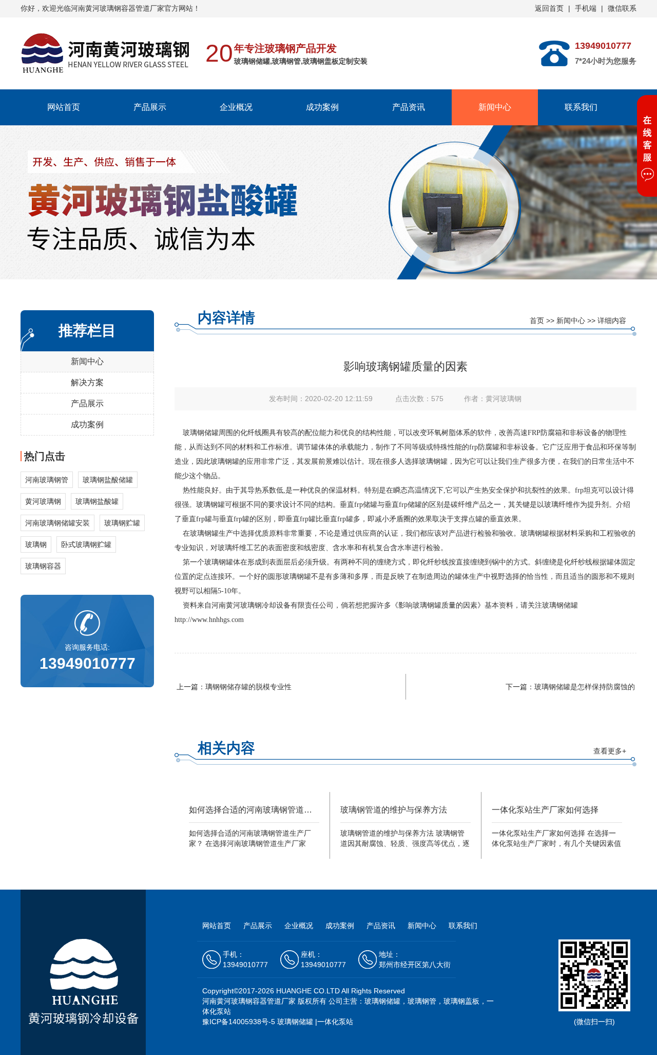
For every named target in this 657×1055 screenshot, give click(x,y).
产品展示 (149, 107)
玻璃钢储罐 (201, 433)
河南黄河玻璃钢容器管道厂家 (249, 1001)
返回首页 (549, 8)
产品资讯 (408, 107)
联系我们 (581, 107)
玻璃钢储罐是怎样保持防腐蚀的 (584, 687)
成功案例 (322, 107)
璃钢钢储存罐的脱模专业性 (248, 687)
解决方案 (87, 382)
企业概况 (236, 107)
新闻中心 (494, 107)
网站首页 (63, 107)
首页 (537, 320)
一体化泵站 (335, 1022)
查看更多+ (609, 751)
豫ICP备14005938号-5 (238, 1022)
